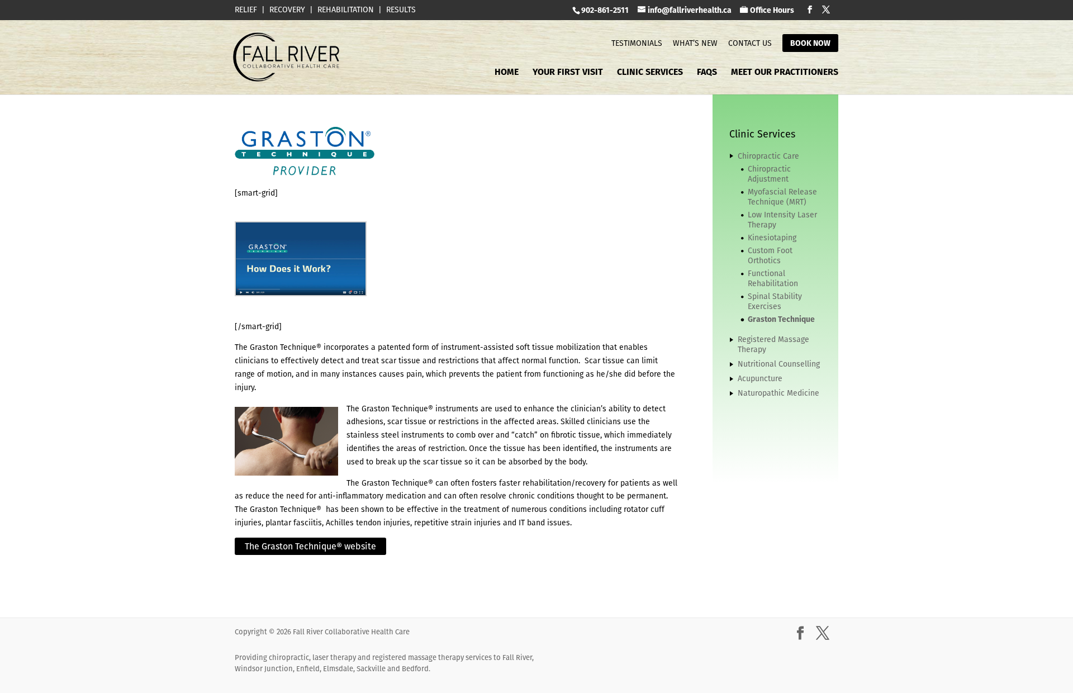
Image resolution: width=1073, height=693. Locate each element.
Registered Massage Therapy (773, 344)
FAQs (707, 73)
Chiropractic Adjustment (769, 173)
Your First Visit (568, 73)
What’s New (695, 43)
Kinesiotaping (772, 237)
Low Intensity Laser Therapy (782, 219)
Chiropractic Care (768, 156)
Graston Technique (781, 319)
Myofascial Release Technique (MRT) (782, 196)
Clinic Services (650, 73)
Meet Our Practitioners (784, 73)
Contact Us (750, 43)
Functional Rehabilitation (773, 278)
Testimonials (636, 43)
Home (507, 73)
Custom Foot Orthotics (770, 255)
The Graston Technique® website (310, 546)
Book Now (810, 43)
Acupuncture (760, 378)
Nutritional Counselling (779, 363)
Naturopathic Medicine (778, 392)
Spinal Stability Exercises (775, 301)
